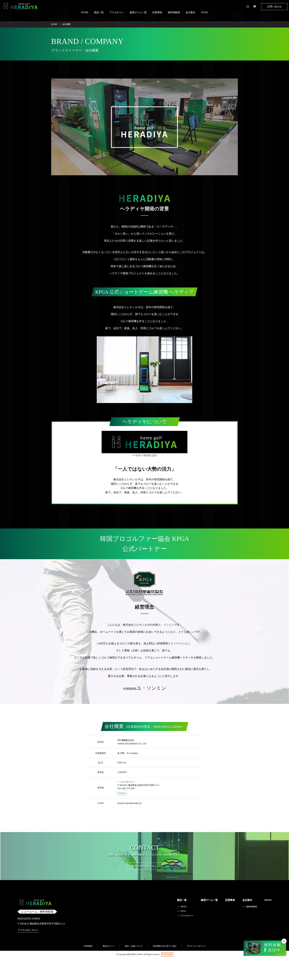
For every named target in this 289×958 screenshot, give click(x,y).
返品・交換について (134, 946)
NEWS (204, 12)
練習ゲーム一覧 (138, 12)
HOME (84, 12)
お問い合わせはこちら (144, 866)
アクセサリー (116, 12)
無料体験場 (174, 12)
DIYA (183, 911)
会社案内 (190, 12)
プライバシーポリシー (196, 946)
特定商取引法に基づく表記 (164, 946)
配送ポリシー (109, 946)
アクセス (121, 793)
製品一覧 (99, 12)
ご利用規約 (88, 946)
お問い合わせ (274, 6)
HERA (183, 906)
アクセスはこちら (27, 930)
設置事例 (157, 12)
